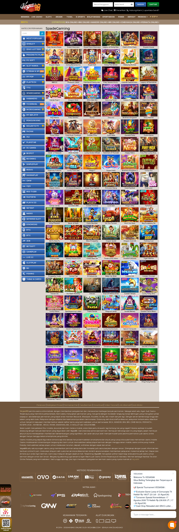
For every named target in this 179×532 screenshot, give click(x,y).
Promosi (142, 17)
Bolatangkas (93, 17)
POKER (121, 17)
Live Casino (36, 17)
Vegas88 (24, 411)
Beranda (25, 17)
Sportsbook (108, 17)
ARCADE (59, 17)
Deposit (132, 17)
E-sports (80, 17)
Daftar (153, 4)
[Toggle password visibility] (132, 4)
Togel (70, 17)
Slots (49, 17)
